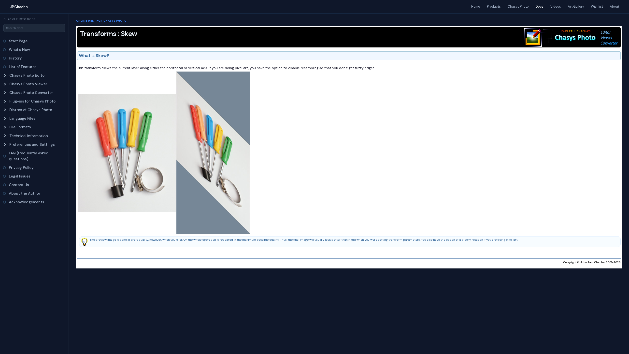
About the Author (24, 193)
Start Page (18, 41)
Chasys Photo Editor (27, 75)
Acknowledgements (26, 202)
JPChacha (19, 6)
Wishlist (597, 6)
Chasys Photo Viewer (28, 84)
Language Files (22, 118)
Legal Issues (19, 176)
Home (475, 6)
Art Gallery (576, 6)
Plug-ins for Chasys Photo (32, 101)
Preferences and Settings (32, 144)
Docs (539, 6)
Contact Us (19, 184)
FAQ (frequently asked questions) (28, 156)
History (15, 58)
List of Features (23, 66)
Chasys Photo (518, 6)
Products (494, 6)
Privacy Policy (21, 167)
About (614, 6)
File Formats (20, 127)
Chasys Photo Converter (31, 92)
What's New (19, 49)
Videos (555, 6)
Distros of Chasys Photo (30, 109)
